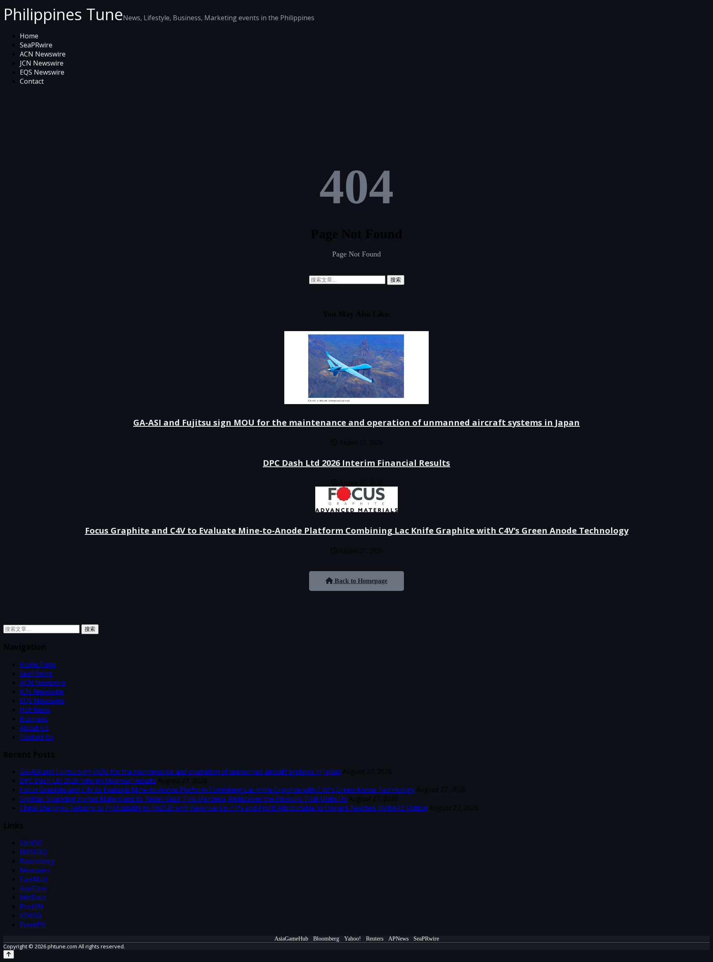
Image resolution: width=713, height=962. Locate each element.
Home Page (38, 664)
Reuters (374, 939)
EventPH (33, 924)
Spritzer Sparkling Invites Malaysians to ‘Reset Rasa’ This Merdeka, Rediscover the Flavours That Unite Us (183, 798)
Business (34, 718)
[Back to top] (8, 954)
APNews (398, 939)
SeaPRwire (36, 44)
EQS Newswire (42, 72)
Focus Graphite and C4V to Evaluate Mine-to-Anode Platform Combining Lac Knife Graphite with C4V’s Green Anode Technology (356, 530)
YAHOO (31, 842)
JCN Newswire (42, 63)
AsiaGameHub (291, 939)
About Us (34, 727)
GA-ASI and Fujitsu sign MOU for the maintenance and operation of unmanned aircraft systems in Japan (356, 422)
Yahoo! (352, 939)
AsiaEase (33, 888)
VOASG (30, 915)
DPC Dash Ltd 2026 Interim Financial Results (356, 462)
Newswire (35, 870)
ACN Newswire (43, 54)
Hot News (35, 709)
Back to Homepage (360, 580)
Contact (32, 81)
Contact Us (37, 736)
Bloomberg (37, 861)
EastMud (33, 879)
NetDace (33, 897)
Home (29, 35)
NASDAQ (33, 851)
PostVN (31, 906)
